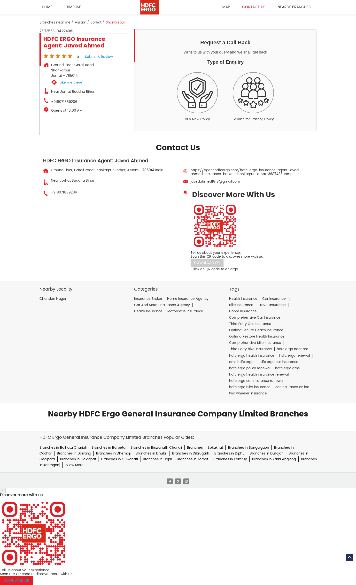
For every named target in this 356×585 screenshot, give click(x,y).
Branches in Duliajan (267, 453)
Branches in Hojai (157, 459)
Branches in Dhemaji (113, 453)
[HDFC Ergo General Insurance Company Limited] (149, 7)
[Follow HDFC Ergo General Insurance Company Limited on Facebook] (170, 481)
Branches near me (54, 22)
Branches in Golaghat (78, 459)
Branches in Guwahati (119, 459)
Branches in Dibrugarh (190, 453)
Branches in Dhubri (151, 453)
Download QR (207, 263)
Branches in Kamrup (230, 459)
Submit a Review (99, 57)
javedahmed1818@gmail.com (215, 181)
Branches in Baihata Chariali (62, 447)
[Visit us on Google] (178, 481)
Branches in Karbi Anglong (274, 459)
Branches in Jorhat (192, 459)
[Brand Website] (186, 481)
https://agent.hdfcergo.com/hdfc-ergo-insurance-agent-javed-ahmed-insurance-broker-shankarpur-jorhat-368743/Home (246, 172)
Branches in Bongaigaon (248, 447)
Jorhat (96, 22)
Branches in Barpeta (108, 447)
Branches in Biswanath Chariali (156, 447)
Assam (80, 22)
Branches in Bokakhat (205, 447)
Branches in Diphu (229, 453)
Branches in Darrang (74, 453)
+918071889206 (64, 102)
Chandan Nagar (52, 299)
